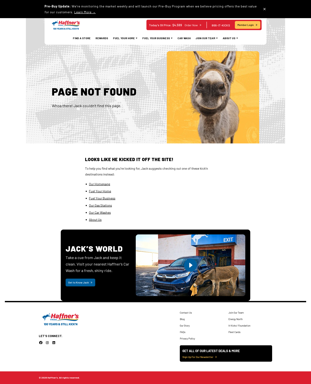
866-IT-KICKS (221, 25)
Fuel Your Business (102, 198)
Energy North (235, 319)
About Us (95, 219)
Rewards (102, 38)
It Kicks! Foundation (239, 325)
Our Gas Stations (100, 205)
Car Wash (184, 38)
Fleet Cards (234, 331)
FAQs (182, 331)
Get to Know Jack (78, 282)
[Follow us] (41, 342)
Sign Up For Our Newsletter (197, 356)
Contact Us (186, 312)
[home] (66, 25)
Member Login (245, 24)
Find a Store (82, 38)
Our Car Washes (100, 212)
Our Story (185, 325)
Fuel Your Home (100, 191)
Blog (182, 319)
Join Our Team (236, 312)
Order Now (191, 25)
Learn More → (85, 12)
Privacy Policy (187, 338)
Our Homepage (99, 184)
